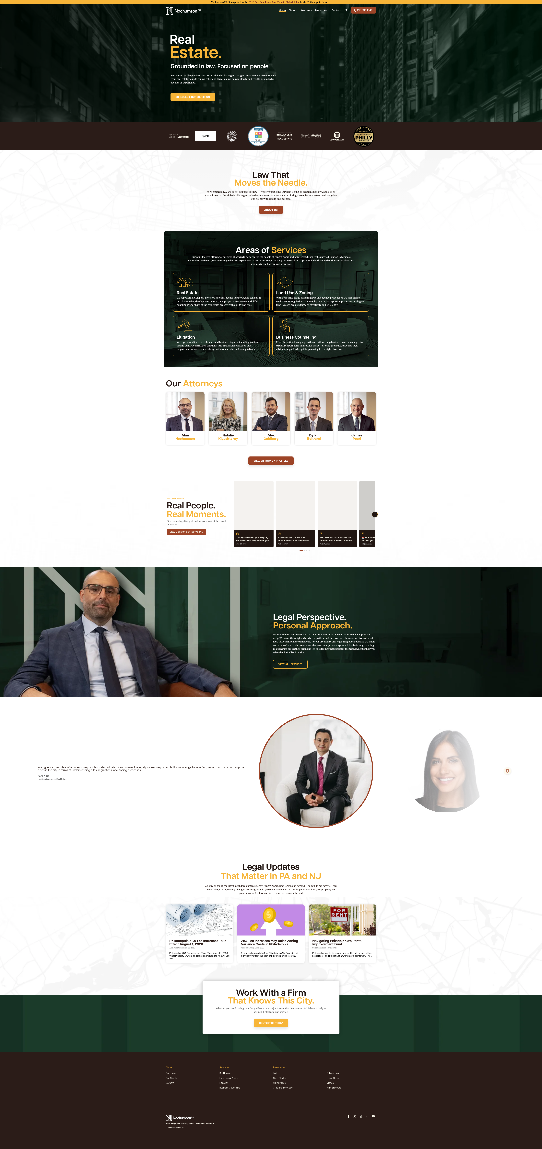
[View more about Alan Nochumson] (185, 411)
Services (305, 10)
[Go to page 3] (306, 550)
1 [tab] (270, 453)
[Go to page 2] (304, 550)
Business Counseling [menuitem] (229, 1087)
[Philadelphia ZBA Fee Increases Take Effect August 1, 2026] (199, 920)
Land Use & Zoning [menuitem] (228, 1078)
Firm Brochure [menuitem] (334, 1087)
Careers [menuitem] (170, 1082)
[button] (348, 1116)
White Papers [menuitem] (280, 1082)
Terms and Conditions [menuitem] (205, 1123)
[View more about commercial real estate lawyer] (314, 411)
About (292, 10)
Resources (321, 10)
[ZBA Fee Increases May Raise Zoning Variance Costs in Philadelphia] (271, 920)
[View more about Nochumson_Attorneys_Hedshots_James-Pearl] (356, 411)
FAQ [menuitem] (275, 1073)
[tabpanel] (185, 418)
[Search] (346, 10)
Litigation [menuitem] (223, 1082)
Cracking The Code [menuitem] (283, 1087)
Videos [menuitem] (330, 1082)
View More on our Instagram (186, 532)
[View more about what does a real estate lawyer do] (271, 411)
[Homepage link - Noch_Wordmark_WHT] (180, 1119)
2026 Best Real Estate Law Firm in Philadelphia (274, 2)
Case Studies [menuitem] (279, 1078)
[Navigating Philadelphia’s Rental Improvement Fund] (342, 920)
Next (507, 770)
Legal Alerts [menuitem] (333, 1078)
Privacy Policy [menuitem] (187, 1123)
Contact (336, 10)
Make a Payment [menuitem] (173, 1123)
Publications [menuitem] (333, 1073)
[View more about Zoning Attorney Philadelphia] (228, 411)
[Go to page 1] (301, 550)
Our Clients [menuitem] (171, 1078)
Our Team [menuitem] (171, 1073)
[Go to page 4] (309, 550)
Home (282, 10)
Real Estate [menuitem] (225, 1073)
